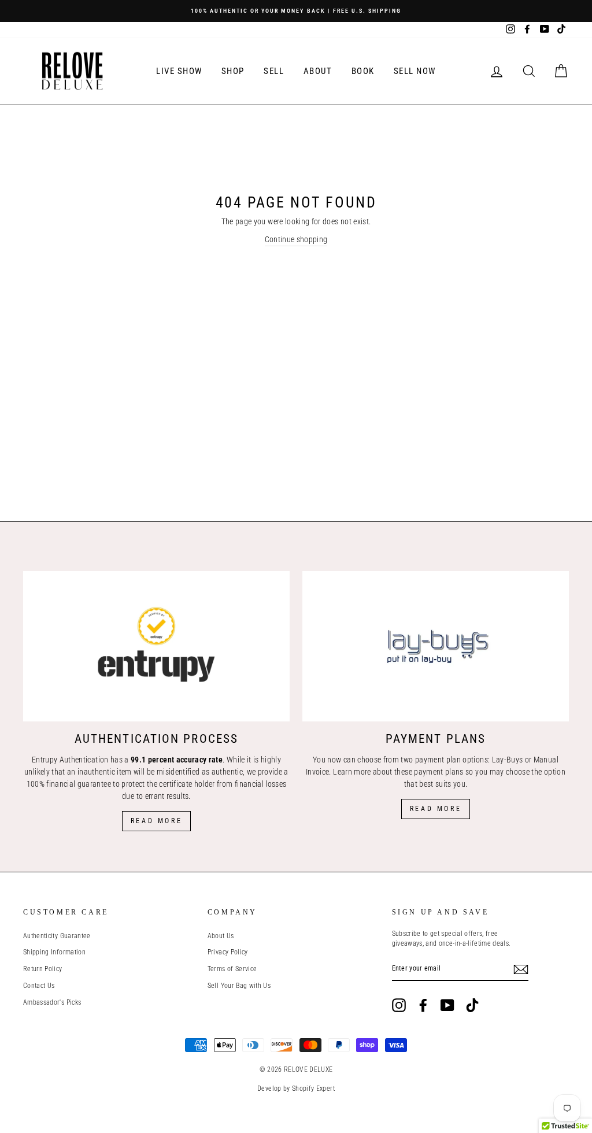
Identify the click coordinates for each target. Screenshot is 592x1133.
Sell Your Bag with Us (239, 986)
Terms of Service (232, 969)
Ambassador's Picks (52, 1002)
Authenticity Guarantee (57, 936)
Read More (156, 821)
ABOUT (318, 71)
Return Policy (42, 969)
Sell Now (415, 71)
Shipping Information (54, 952)
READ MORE (435, 809)
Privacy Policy (228, 952)
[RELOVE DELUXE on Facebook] (423, 1005)
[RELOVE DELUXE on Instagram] (399, 1005)
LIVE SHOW (179, 71)
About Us (221, 936)
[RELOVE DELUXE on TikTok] (472, 1005)
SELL (274, 71)
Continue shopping (296, 239)
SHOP (233, 71)
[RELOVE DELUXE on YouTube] (447, 1005)
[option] (296, 11)
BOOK (363, 71)
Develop (269, 1088)
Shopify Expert (313, 1088)
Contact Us (39, 986)
